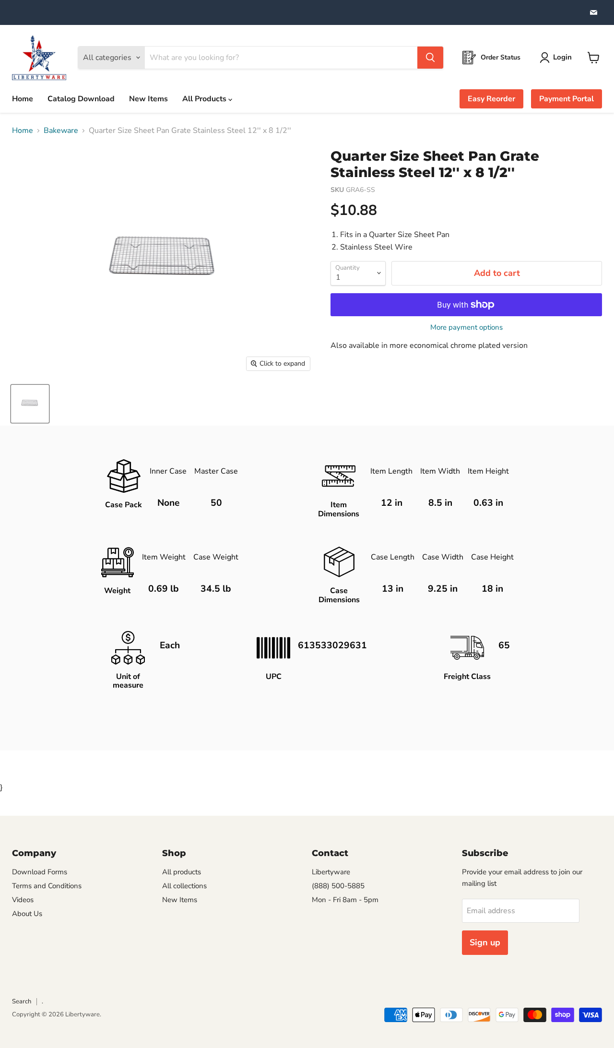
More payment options (466, 327)
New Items (148, 99)
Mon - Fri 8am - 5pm (345, 900)
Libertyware (331, 872)
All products (181, 872)
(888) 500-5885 (338, 886)
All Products (205, 99)
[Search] (430, 58)
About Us (27, 913)
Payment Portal (566, 99)
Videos (23, 900)
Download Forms (39, 872)
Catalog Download (81, 99)
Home (22, 99)
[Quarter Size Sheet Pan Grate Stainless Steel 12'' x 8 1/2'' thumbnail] (30, 404)
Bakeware (61, 130)
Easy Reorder (491, 99)
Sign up (485, 942)
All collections (184, 886)
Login (562, 57)
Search (21, 1001)
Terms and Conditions (47, 886)
